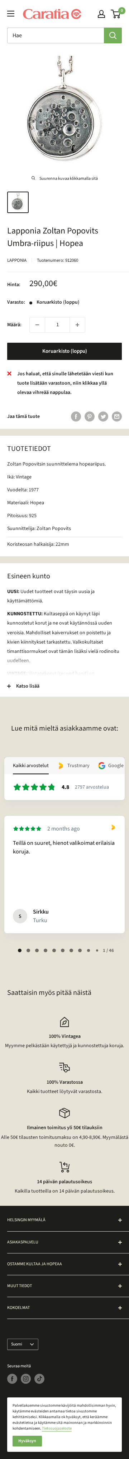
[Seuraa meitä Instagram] (26, 1379)
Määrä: (14, 324)
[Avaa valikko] (10, 13)
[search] (55, 35)
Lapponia (17, 260)
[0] (115, 14)
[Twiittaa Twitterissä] (103, 416)
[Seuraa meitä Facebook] (12, 1379)
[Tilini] (101, 14)
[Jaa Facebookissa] (76, 416)
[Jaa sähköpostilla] (117, 416)
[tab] (19, 950)
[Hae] (113, 35)
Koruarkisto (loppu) (64, 351)
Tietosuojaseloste (57, 1428)
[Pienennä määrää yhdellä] (37, 324)
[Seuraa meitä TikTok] (39, 1379)
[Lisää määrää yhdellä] (77, 324)
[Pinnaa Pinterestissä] (90, 416)
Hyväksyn (27, 1441)
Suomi (16, 1344)
